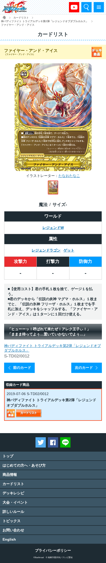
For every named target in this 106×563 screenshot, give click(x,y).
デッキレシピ (13, 493)
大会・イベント (15, 502)
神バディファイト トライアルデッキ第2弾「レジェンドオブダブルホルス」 (44, 21)
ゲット (69, 250)
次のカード (84, 367)
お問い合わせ (13, 530)
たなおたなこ (69, 176)
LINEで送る (65, 442)
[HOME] (4, 17)
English (9, 539)
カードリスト (21, 17)
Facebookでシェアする (53, 442)
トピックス (12, 521)
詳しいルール (13, 512)
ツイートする (41, 442)
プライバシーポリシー (53, 550)
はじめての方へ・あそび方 (24, 465)
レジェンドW (53, 228)
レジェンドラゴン (46, 250)
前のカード (22, 367)
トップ (8, 456)
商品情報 (10, 474)
